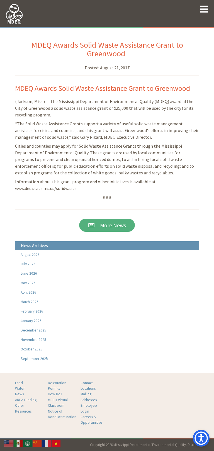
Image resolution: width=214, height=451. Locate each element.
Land (19, 383)
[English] (9, 443)
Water (20, 388)
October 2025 (31, 349)
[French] (47, 443)
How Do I (55, 394)
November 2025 (33, 339)
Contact (87, 383)
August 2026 (30, 254)
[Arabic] (28, 443)
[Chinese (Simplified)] (37, 443)
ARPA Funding (26, 400)
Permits (54, 388)
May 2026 (28, 283)
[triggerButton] (201, 438)
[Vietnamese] (56, 443)
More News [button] (110, 225)
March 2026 (29, 301)
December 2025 (33, 330)
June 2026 (29, 273)
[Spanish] (18, 443)
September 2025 (34, 358)
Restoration (57, 383)
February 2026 (32, 311)
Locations (88, 388)
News (19, 394)
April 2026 (28, 292)
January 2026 (31, 320)
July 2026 (28, 264)
